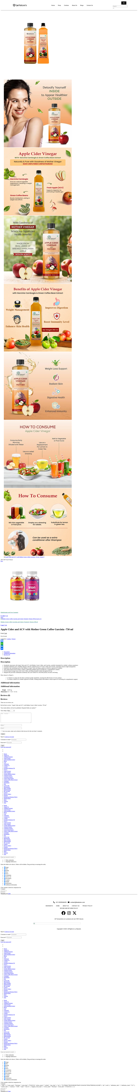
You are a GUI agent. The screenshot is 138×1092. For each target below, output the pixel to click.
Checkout (6, 764)
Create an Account (9, 736)
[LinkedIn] (69, 646)
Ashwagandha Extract (9, 759)
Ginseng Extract (8, 775)
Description (7, 652)
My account (7, 791)
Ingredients (6, 782)
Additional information (9, 653)
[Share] (69, 648)
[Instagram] (69, 913)
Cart (5, 762)
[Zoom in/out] (6, 1088)
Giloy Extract (7, 772)
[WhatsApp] (69, 643)
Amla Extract (7, 758)
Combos (66, 5)
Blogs (81, 5)
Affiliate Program (8, 756)
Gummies (6, 781)
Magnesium (7, 787)
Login (2, 745)
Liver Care (6, 785)
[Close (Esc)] (3, 892)
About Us (74, 5)
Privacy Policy (7, 794)
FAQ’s (5, 769)
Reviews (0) (7, 654)
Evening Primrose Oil (9, 768)
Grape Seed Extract (9, 778)
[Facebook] (69, 641)
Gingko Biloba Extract (9, 774)
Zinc (5, 802)
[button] (123, 3)
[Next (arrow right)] (4, 892)
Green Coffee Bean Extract (11, 779)
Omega (6, 792)
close (9, 893)
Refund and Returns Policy (10, 797)
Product (6, 795)
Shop (59, 5)
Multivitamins (7, 790)
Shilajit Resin (7, 798)
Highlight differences (10, 861)
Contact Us (90, 5)
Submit (3, 734)
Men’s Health (7, 788)
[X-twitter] (75, 913)
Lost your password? (6, 747)
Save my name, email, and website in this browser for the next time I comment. (22, 731)
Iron (5, 784)
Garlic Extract (7, 771)
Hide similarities (9, 860)
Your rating (4, 710)
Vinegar (13, 639)
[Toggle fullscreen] (4, 1088)
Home (53, 5)
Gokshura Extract (8, 777)
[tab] (70, 652)
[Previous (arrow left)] (1, 892)
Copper (6, 767)
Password (3, 742)
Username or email (6, 739)
